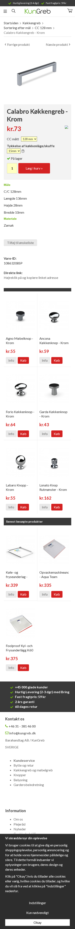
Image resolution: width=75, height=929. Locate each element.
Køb (23, 360)
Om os (18, 819)
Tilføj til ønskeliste (20, 243)
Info (11, 360)
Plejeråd (19, 824)
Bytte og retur (24, 765)
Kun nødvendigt (37, 913)
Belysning (21, 780)
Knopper (20, 775)
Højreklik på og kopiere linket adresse (31, 277)
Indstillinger (37, 903)
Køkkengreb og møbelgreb (33, 770)
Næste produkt (57, 44)
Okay (37, 922)
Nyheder (20, 829)
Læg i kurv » (34, 168)
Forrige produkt (18, 44)
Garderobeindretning (29, 785)
